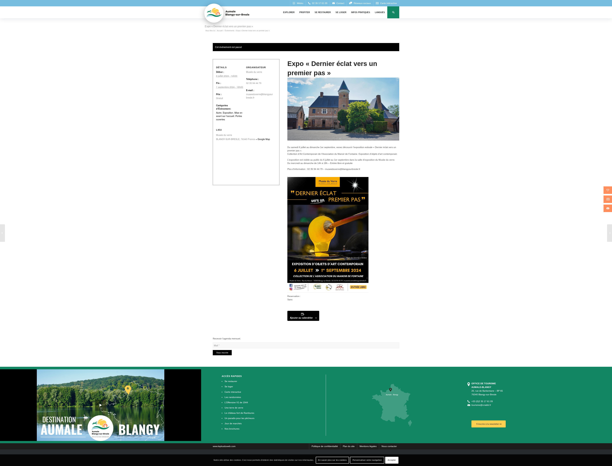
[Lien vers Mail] (338, 3)
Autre (219, 112)
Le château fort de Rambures (239, 413)
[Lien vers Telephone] (318, 3)
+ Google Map (263, 139)
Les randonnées (233, 397)
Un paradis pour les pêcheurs (239, 418)
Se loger (229, 386)
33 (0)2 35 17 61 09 (483, 401)
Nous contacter (389, 446)
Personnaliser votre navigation (367, 460)
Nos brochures (232, 428)
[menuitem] (289, 12)
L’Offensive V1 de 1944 (236, 402)
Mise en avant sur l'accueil (229, 114)
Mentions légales (368, 446)
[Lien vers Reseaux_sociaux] (360, 3)
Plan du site (349, 446)
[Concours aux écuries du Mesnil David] (609, 233)
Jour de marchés (233, 423)
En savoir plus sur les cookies (332, 460)
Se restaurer (231, 381)
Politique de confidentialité (325, 446)
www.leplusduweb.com (224, 446)
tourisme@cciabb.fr (481, 405)
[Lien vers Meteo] (298, 3)
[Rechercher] (393, 12)
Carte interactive (233, 392)
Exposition (228, 112)
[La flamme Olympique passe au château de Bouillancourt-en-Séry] (2, 233)
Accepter (392, 460)
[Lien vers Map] (386, 3)
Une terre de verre (234, 407)
